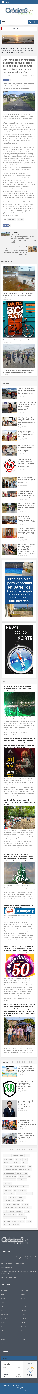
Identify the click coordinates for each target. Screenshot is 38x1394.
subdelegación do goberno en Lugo (14, 1218)
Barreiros (23, 1294)
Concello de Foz (22, 1173)
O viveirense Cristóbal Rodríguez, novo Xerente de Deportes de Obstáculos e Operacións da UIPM (26, 1104)
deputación (7, 1190)
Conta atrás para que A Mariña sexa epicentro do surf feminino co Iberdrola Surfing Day (26, 1069)
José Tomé (25, 1204)
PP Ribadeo (7, 1214)
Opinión (3, 1323)
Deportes (23, 1306)
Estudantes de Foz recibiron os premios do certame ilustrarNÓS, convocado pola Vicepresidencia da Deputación (15, 251)
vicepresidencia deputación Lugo (14, 1221)
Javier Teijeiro (11, 219)
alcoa (27, 1156)
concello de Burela (25, 1169)
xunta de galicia (14, 1225)
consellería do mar (9, 1180)
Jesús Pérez (19, 1200)
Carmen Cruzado (20, 1166)
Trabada (3, 1339)
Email (33, 75)
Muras (23, 1314)
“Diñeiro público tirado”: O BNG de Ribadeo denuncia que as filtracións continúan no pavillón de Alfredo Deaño (27, 406)
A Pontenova (4, 1290)
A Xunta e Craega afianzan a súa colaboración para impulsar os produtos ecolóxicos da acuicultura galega (26, 420)
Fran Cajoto (12, 1197)
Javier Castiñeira (9, 1200)
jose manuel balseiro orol (11, 1204)
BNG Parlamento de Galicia (12, 1163)
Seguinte (22, 247)
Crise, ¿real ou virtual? (7, 1267)
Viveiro (29, 1221)
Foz (5, 1197)
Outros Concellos (26, 1327)
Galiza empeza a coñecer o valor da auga (12, 1263)
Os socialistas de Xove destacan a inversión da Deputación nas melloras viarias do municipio (26, 494)
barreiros (18, 1159)
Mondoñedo (4, 1314)
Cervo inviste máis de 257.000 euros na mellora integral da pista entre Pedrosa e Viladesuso (18, 371)
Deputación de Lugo (20, 1190)
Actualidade (24, 1290)
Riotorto (23, 1335)
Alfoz (2, 1294)
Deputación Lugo (9, 1194)
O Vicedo (23, 1319)
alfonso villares (8, 1159)
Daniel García (22, 1180)
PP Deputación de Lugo (15, 1211)
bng (25, 1159)
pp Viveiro (20, 219)
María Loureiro (8, 1207)
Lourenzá (23, 1310)
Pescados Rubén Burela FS (23, 1207)
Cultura (3, 1306)
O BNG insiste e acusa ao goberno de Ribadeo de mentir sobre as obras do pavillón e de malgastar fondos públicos (18, 295)
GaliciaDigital (19, 1388)
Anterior (15, 233)
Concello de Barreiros (10, 1169)
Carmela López (8, 1166)
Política (3, 1331)
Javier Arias (21, 1197)
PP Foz (27, 1211)
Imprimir (26, 75)
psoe (14, 1214)
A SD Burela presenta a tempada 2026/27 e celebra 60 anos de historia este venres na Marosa (25, 1084)
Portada (23, 1331)
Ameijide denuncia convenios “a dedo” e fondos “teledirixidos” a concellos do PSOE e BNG (26, 519)
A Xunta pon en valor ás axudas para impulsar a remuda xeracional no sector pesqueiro (26, 448)
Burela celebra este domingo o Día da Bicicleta (18, 340)
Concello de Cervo (9, 1173)
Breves (3, 1298)
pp (4, 1211)
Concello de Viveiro (24, 1176)
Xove (2, 1343)
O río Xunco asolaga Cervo (8, 1278)
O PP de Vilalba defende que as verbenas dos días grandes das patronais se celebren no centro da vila (26, 391)
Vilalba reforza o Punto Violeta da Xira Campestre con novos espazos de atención (26, 434)
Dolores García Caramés (24, 1194)
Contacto (13, 1391)
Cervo (29, 1166)
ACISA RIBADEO (18, 1156)
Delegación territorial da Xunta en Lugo (16, 1187)
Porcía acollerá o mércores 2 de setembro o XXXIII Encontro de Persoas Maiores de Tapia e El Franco (19, 802)
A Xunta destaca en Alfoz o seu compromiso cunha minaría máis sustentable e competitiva (26, 480)
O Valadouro (4, 1319)
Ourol (2, 1327)
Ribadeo (21, 1214)
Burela (25, 1163)
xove (5, 1225)
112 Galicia (7, 1156)
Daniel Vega (7, 1183)
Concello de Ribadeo (10, 1176)
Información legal (23, 1391)
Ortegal (23, 1323)
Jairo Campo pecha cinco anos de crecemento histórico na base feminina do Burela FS (27, 1123)
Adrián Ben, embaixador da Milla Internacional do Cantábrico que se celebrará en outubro (26, 1136)
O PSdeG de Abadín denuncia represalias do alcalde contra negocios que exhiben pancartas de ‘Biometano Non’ (26, 463)
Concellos (23, 1302)
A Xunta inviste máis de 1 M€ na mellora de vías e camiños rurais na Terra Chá (26, 506)
